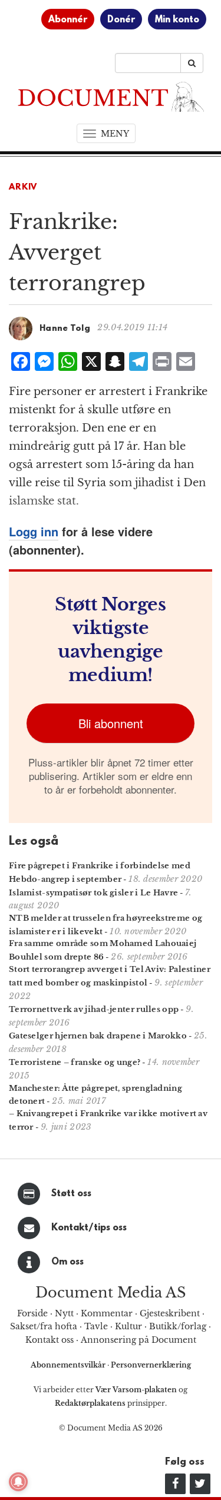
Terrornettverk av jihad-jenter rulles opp (94, 1009)
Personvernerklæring (151, 1364)
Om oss (67, 1262)
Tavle (96, 1326)
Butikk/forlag (177, 1326)
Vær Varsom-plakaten (136, 1389)
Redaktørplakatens (90, 1403)
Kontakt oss (49, 1340)
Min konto (177, 20)
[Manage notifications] (18, 1481)
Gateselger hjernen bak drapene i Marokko (98, 1036)
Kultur (128, 1326)
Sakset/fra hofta (43, 1326)
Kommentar (107, 1313)
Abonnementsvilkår (69, 1364)
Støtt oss (71, 1194)
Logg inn (33, 531)
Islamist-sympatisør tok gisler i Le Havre (93, 893)
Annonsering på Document (138, 1340)
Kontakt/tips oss (89, 1228)
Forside (32, 1313)
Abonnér (67, 20)
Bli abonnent (110, 723)
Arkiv (23, 187)
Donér (121, 20)
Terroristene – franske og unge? (74, 1062)
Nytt (64, 1313)
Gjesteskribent (170, 1313)
